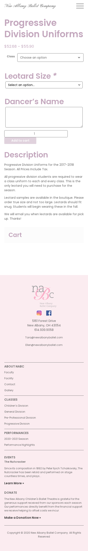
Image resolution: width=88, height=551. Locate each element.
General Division (14, 411)
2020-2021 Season (16, 439)
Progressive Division (17, 423)
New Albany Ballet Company (30, 6)
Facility (8, 378)
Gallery (8, 390)
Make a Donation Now (21, 517)
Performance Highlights (19, 445)
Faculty (9, 372)
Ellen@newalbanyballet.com (44, 345)
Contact (9, 384)
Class (11, 56)
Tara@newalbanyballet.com (44, 337)
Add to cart (20, 140)
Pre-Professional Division (20, 417)
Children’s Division (16, 405)
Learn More (13, 483)
